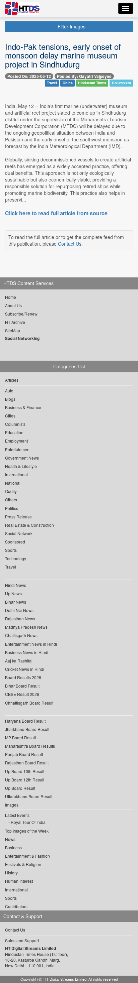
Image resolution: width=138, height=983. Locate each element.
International (16, 474)
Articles (11, 380)
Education (14, 432)
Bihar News (15, 602)
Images (11, 805)
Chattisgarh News (21, 635)
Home (10, 297)
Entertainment (17, 449)
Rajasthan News (20, 618)
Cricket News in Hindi (24, 669)
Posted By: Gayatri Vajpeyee (84, 76)
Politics (11, 508)
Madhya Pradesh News (26, 627)
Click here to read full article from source (56, 213)
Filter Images (70, 26)
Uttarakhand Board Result (28, 796)
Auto (9, 390)
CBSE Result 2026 (22, 694)
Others (11, 499)
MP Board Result (20, 737)
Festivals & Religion (23, 864)
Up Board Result (20, 788)
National (12, 483)
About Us (13, 305)
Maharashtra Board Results (30, 746)
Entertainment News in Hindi (31, 644)
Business (13, 847)
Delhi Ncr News (19, 610)
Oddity (11, 491)
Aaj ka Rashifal (18, 660)
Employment (16, 441)
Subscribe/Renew (21, 314)
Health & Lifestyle (21, 466)
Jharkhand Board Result (27, 729)
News (10, 839)
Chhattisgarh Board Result (29, 703)
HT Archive (15, 322)
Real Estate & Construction (29, 525)
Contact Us (69, 243)
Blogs (10, 399)
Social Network (18, 533)
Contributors (16, 906)
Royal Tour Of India (28, 822)
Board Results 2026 (23, 677)
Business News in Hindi (26, 652)
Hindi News (15, 585)
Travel (52, 83)
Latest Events (17, 815)
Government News (22, 458)
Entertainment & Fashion (27, 856)
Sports (11, 550)
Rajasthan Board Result (27, 762)
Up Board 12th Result (24, 779)
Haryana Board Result (25, 721)
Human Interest (19, 881)
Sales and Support (22, 940)
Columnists (121, 83)
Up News (13, 593)
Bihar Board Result (22, 686)
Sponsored (15, 541)
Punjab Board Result (24, 754)
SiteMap (12, 330)
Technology (15, 558)
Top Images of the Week (27, 831)
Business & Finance (23, 407)
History (11, 872)
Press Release (18, 516)
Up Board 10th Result (24, 771)
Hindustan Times (92, 83)
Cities (68, 83)
